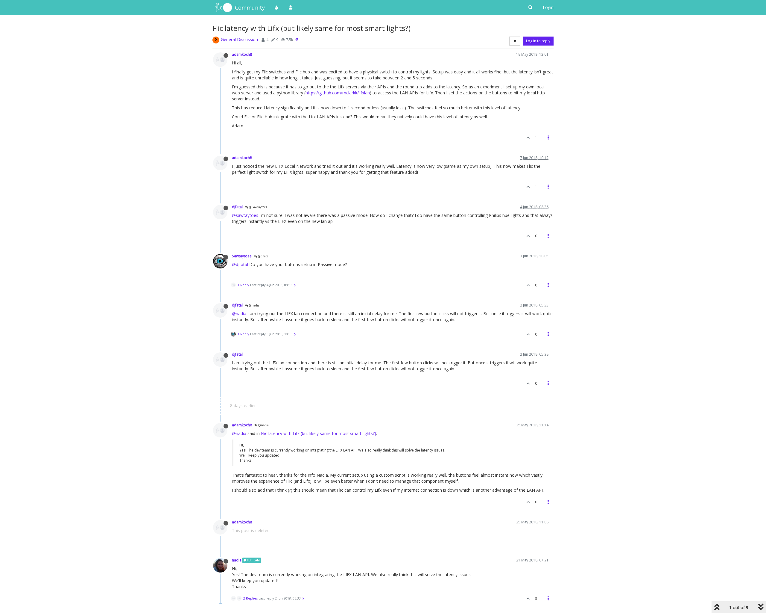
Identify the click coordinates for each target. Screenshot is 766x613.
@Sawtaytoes (257, 207)
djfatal (237, 206)
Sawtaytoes (242, 255)
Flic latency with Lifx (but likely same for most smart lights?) (318, 433)
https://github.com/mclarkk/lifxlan (338, 93)
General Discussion (239, 39)
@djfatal (263, 256)
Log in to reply (538, 40)
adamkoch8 (242, 54)
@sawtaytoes (245, 215)
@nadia (253, 305)
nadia (236, 560)
